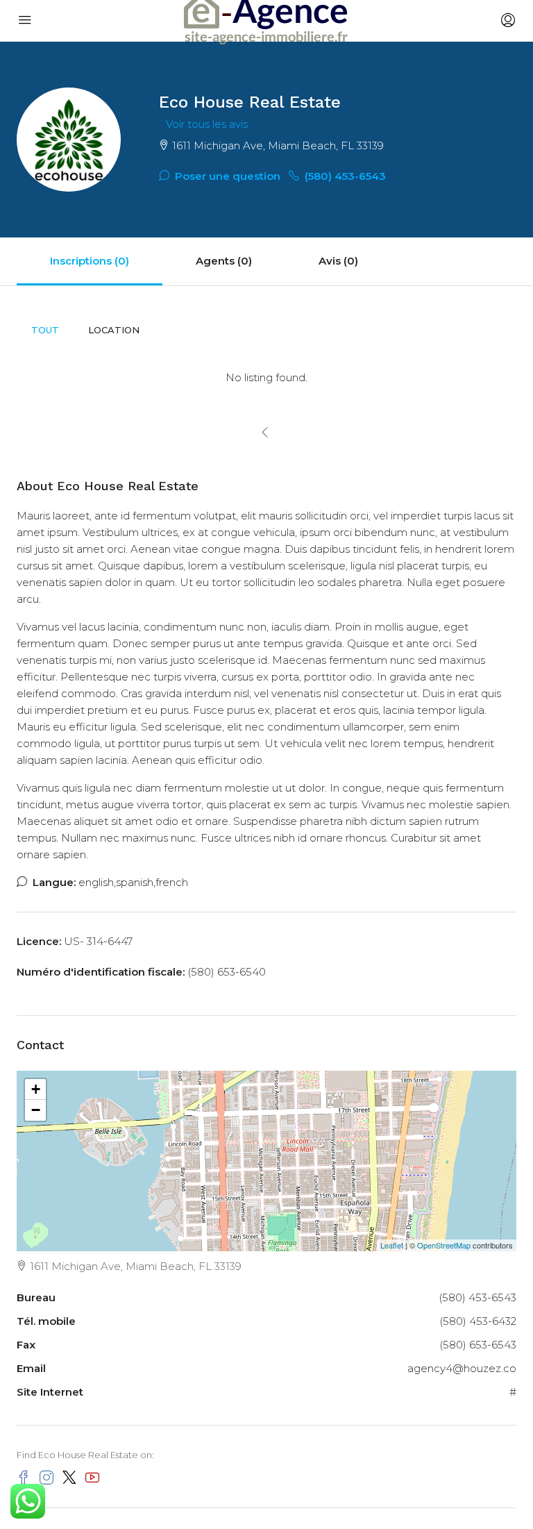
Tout (45, 329)
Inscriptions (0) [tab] (89, 260)
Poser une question (226, 176)
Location (113, 329)
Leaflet (391, 1245)
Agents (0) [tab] (224, 260)
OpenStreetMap (444, 1245)
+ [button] (35, 1089)
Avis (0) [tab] (338, 260)
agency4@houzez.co (461, 1368)
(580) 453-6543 (344, 176)
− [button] (35, 1110)
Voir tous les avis (207, 124)
